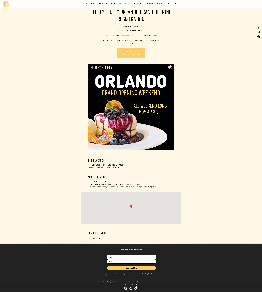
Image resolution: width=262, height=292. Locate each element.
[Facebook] (258, 27)
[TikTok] (258, 36)
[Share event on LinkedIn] (99, 238)
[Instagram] (258, 32)
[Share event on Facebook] (89, 238)
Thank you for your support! (131, 54)
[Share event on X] (94, 238)
